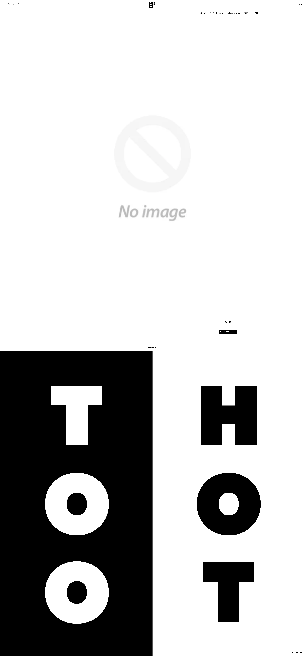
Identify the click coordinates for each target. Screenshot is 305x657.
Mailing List (297, 653)
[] (300, 4)
